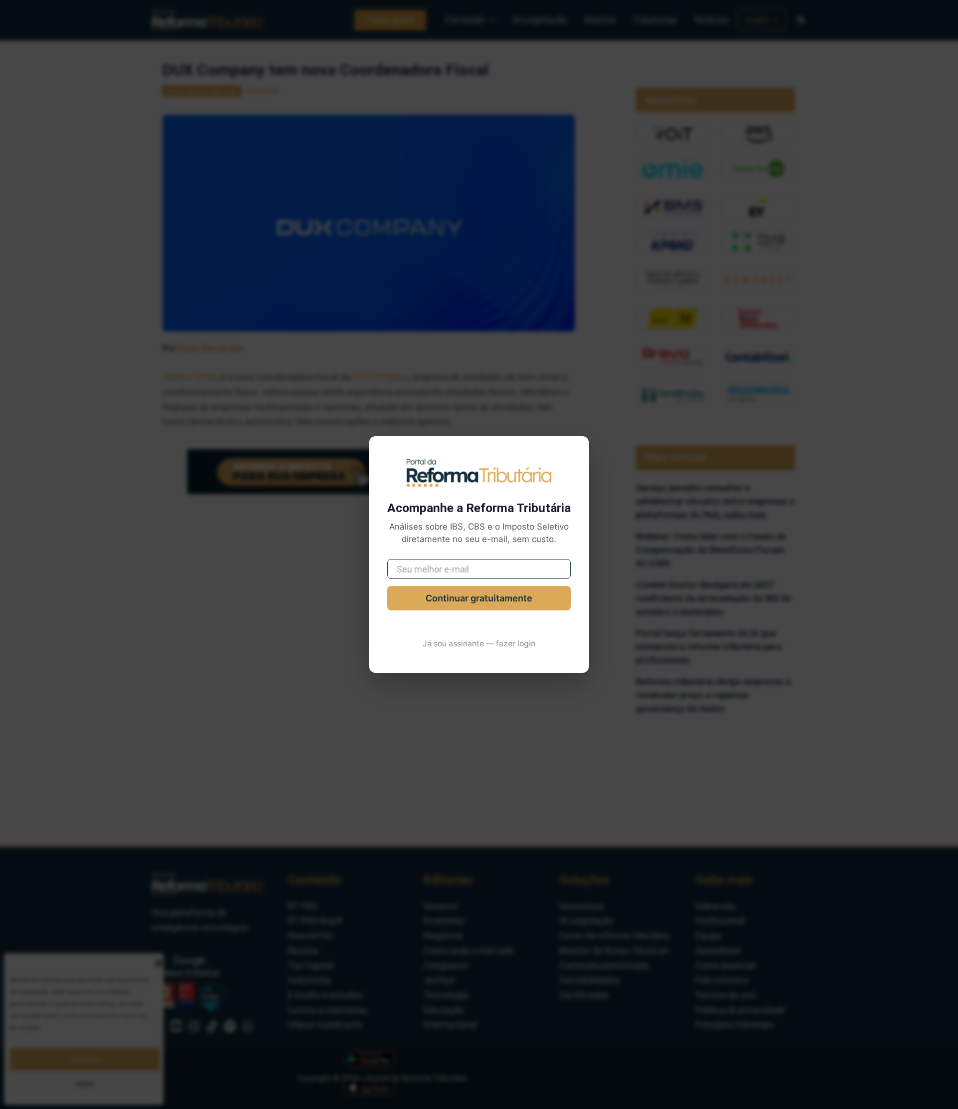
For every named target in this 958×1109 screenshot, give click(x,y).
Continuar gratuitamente (479, 598)
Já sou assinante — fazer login (479, 643)
